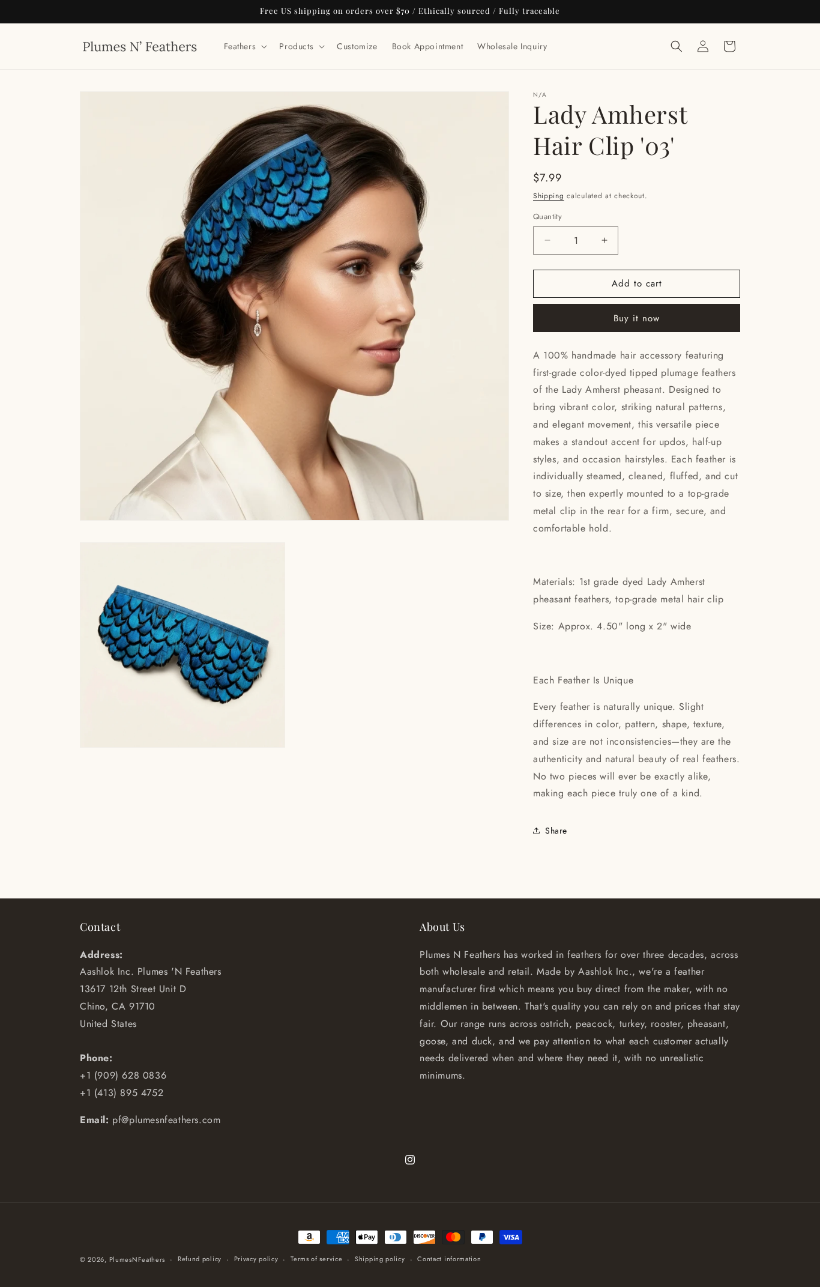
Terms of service (316, 1259)
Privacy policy (256, 1259)
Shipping (548, 195)
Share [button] (556, 831)
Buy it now (636, 318)
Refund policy (200, 1259)
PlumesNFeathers (137, 1259)
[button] (245, 46)
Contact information (449, 1259)
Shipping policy (380, 1259)
